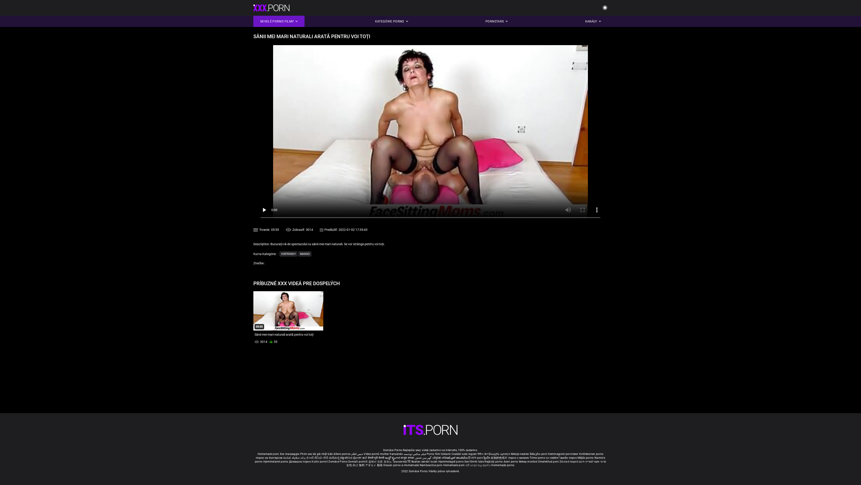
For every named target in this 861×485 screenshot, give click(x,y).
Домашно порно (300, 461)
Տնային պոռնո (499, 454)
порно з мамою (518, 457)
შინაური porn (539, 454)
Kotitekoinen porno (591, 454)
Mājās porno (586, 457)
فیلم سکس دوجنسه (415, 454)
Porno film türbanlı (439, 454)
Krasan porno (392, 465)
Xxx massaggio (290, 454)
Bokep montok (528, 461)
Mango (305, 254)
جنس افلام (357, 454)
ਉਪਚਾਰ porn (476, 457)
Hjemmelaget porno (451, 461)
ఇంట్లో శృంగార (393, 457)
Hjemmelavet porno (276, 461)
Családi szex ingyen (464, 454)
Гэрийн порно (568, 457)
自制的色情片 (499, 457)
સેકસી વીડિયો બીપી (317, 457)
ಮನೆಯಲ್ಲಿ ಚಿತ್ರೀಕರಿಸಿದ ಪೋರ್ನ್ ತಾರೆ (348, 457)
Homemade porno (502, 465)
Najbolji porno (494, 461)
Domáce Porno (338, 461)
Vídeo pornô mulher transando (383, 454)
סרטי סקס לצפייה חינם (592, 461)
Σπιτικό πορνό (569, 461)
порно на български (269, 457)
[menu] (605, 8)
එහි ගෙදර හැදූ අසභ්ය (478, 465)
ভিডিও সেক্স (483, 454)
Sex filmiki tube (474, 461)
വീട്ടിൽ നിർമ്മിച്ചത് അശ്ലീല (450, 457)
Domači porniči (358, 461)
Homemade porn (269, 454)
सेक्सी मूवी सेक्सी (376, 457)
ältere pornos (342, 454)
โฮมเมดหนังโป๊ (402, 461)
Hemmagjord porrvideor (563, 454)
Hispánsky (288, 254)
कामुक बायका (408, 457)
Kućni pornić (320, 461)
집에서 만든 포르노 (380, 461)
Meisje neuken (520, 454)
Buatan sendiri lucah (424, 461)
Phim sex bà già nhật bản (316, 454)
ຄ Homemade (411, 465)
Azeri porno (511, 461)
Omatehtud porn (549, 461)
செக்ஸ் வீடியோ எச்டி (294, 457)
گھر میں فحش (423, 457)
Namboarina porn (431, 465)
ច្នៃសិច (487, 457)
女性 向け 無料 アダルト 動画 (364, 465)
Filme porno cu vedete (544, 457)
